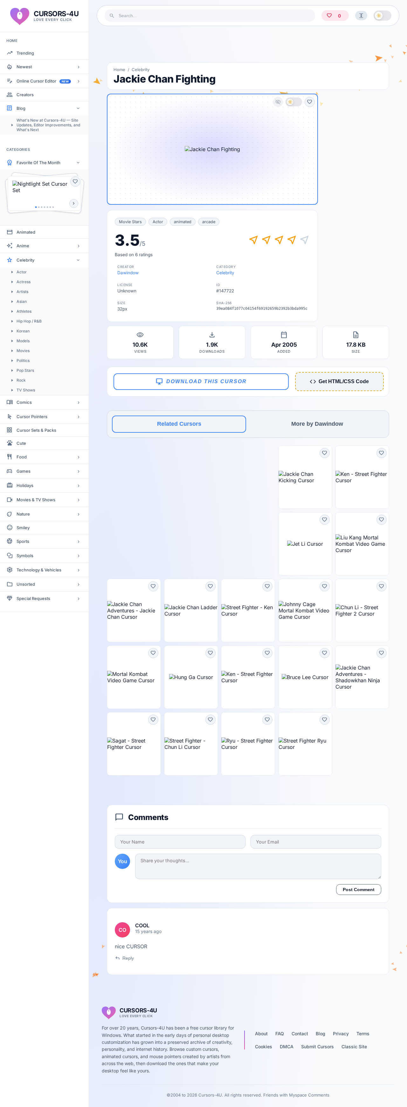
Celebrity (25, 260)
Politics (23, 360)
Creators (25, 94)
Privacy (341, 1033)
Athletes (24, 311)
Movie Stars (130, 221)
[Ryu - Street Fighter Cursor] (248, 744)
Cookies (263, 1046)
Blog (21, 108)
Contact (300, 1033)
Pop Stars (25, 370)
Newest (24, 66)
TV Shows (26, 390)
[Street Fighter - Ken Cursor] (248, 610)
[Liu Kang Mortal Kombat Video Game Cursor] (362, 544)
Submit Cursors (317, 1046)
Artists (22, 291)
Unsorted (26, 584)
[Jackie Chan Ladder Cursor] (191, 610)
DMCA (286, 1046)
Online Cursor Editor (43, 80)
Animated (26, 232)
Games (24, 471)
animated (182, 221)
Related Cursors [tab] (179, 424)
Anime (23, 245)
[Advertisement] (248, 44)
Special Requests (33, 598)
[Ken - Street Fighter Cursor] (362, 477)
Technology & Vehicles (39, 569)
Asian (22, 301)
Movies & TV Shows (36, 499)
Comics (24, 402)
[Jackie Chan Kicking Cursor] (305, 477)
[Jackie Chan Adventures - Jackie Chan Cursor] (134, 610)
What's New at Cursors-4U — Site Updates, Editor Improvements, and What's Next (48, 125)
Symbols (25, 555)
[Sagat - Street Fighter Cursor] (134, 744)
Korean (23, 331)
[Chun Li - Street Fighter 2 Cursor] (362, 610)
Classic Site (354, 1046)
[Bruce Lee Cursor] (305, 677)
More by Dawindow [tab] (317, 424)
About (261, 1033)
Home (119, 69)
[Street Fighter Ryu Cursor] (305, 744)
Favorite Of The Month (38, 162)
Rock (21, 380)
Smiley (23, 527)
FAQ (279, 1033)
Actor (22, 272)
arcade (208, 221)
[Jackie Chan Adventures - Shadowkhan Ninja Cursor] (362, 677)
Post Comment (359, 889)
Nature (23, 514)
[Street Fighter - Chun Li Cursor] (191, 744)
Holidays (25, 485)
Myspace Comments (309, 1094)
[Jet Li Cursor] (305, 544)
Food (22, 456)
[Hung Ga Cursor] (191, 677)
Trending (25, 53)
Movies (23, 350)
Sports (23, 541)
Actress (24, 281)
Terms (362, 1033)
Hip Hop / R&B (29, 321)
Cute (21, 443)
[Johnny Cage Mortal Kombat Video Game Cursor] (305, 610)
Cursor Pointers (32, 416)
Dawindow (128, 272)
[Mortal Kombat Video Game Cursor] (134, 677)
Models (23, 340)
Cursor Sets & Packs (36, 430)
